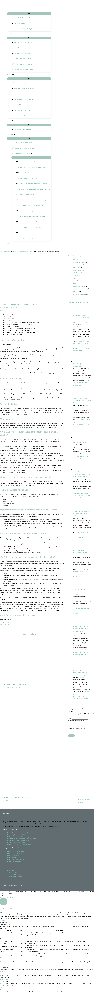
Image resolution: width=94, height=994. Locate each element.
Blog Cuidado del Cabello (19, 251)
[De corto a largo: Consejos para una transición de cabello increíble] (77, 509)
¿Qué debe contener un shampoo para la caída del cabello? (20, 332)
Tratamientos (10, 134)
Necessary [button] (3, 920)
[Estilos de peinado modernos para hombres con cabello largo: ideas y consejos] (77, 396)
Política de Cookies (13, 872)
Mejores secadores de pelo (14, 857)
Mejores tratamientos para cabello (17, 859)
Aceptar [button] (12, 897)
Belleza (74, 259)
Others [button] (2, 987)
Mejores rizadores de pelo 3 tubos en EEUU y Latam (27, 94)
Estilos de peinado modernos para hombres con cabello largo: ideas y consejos (82, 400)
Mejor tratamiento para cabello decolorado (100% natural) (32, 183)
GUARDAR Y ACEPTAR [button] (6, 993)
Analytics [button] (2, 971)
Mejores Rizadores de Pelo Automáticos (24, 99)
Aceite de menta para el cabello (26, 194)
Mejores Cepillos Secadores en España (23, 18)
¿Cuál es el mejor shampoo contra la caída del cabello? (19, 324)
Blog (8, 243)
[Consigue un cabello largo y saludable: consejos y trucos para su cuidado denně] (77, 624)
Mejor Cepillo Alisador (19, 23)
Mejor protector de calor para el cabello (23, 142)
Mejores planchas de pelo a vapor (22, 58)
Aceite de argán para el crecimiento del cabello (29, 222)
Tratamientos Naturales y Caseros (22, 153)
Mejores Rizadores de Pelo (14, 855)
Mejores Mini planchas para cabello (22, 53)
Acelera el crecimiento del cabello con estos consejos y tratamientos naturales (80, 553)
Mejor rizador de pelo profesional (22, 110)
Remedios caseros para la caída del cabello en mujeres (31, 216)
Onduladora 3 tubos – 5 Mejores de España (19, 837)
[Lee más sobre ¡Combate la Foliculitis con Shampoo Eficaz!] (39, 794)
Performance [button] (3, 966)
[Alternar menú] (29, 13)
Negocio (75, 278)
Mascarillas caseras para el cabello (26, 162)
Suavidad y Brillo (10, 318)
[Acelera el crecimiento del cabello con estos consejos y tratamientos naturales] (77, 548)
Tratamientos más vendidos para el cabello (24, 148)
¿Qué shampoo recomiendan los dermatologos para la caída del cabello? (23, 322)
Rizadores (9, 75)
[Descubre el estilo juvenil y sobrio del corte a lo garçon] (77, 437)
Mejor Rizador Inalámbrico (20, 115)
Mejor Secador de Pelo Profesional (22, 129)
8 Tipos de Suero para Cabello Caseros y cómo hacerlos (32, 167)
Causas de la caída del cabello (13, 326)
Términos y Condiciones (14, 874)
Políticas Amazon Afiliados (15, 876)
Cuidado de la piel (77, 265)
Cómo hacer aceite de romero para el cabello (29, 227)
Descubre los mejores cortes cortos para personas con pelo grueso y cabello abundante (81, 474)
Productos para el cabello (80, 289)
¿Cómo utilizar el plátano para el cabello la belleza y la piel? (33, 200)
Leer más (81, 345)
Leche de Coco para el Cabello (25, 238)
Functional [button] (3, 958)
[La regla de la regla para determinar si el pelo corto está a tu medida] (77, 587)
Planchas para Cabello (79, 286)
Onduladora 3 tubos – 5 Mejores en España (24, 88)
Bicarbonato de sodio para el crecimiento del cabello (31, 205)
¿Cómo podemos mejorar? (76, 720)
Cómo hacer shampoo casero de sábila (14, 684)
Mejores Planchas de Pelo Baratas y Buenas (24, 47)
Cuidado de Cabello (5, 251)
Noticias (75, 281)
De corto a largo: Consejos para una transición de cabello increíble (81, 513)
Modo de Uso (9, 320)
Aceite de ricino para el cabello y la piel (28, 178)
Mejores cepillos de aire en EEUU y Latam (24, 29)
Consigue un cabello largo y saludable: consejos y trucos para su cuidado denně (80, 629)
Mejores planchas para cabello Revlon (23, 69)
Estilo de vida (76, 273)
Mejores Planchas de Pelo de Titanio (23, 64)
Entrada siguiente (5, 624)
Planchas (9, 34)
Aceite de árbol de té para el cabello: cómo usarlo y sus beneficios (34, 189)
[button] (17, 9)
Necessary (4, 922)
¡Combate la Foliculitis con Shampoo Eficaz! (16, 797)
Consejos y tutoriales (78, 262)
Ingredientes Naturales (11, 316)
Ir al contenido (4, 1)
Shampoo (30, 251)
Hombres (75, 275)
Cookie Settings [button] (4, 897)
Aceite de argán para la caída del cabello (28, 233)
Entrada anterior (5, 622)
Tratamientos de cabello (9, 687)
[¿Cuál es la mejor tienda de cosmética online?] (77, 361)
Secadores (9, 121)
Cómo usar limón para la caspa (26, 211)
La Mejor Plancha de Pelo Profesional (23, 42)
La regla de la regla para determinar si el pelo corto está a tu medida (82, 592)
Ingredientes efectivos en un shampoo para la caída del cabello (21, 328)
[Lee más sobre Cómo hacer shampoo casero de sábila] (25, 681)
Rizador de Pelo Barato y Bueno (22, 83)
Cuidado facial (76, 267)
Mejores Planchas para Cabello (15, 851)
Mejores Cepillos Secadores (15, 853)
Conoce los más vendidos (12, 314)
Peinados (75, 283)
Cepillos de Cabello (12, 9)
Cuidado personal (77, 270)
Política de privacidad (13, 870)
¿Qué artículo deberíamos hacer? (77, 728)
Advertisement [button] (4, 979)
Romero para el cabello (24, 172)
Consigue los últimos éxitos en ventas (15, 334)
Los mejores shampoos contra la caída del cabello (18, 330)
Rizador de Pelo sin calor (20, 105)
